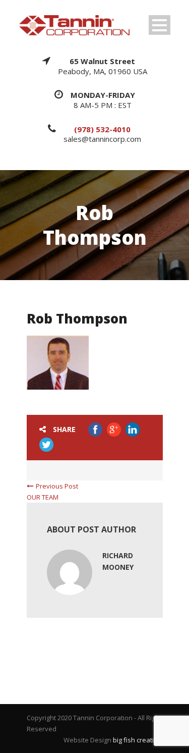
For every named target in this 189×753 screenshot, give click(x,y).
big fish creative (137, 739)
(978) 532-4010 (102, 129)
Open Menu (159, 25)
